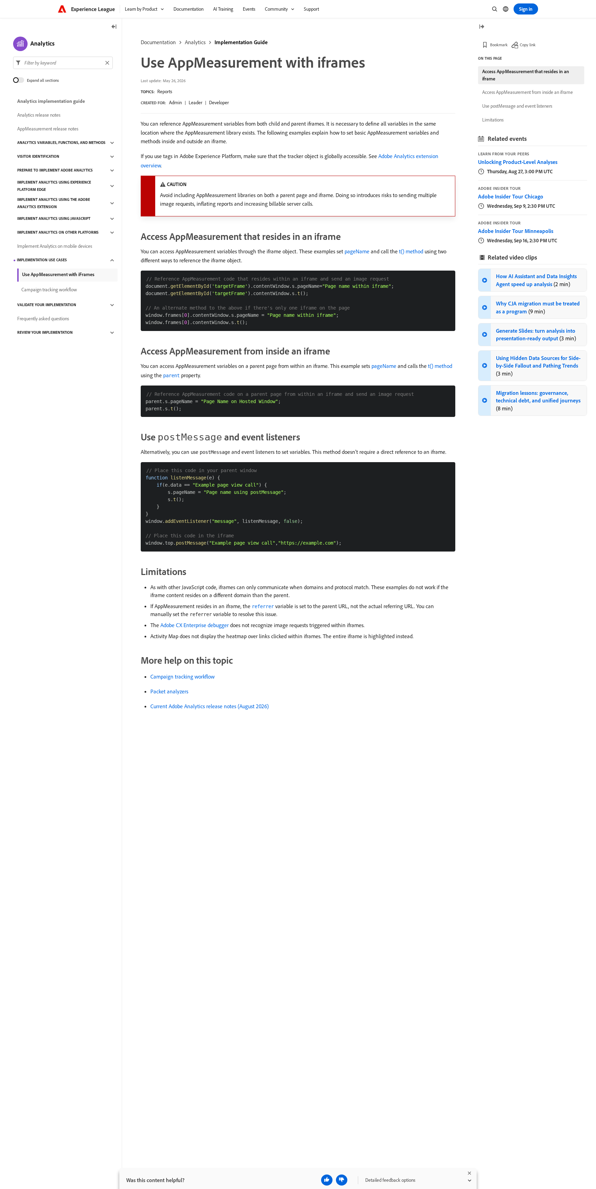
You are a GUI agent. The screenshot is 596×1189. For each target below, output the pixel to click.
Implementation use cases (42, 260)
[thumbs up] (326, 1180)
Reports (164, 91)
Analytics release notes (38, 115)
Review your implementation (45, 332)
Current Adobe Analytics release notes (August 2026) (209, 706)
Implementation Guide (241, 42)
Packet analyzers (169, 691)
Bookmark (499, 44)
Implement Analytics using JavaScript (53, 218)
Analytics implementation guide (51, 101)
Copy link (528, 44)
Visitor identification (38, 156)
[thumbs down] (341, 1180)
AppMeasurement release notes (47, 129)
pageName (357, 251)
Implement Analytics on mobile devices (54, 246)
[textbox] (63, 63)
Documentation (158, 42)
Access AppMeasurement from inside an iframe (527, 92)
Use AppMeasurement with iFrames (58, 274)
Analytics (195, 42)
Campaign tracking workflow (182, 676)
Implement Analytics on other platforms (58, 232)
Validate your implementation (46, 305)
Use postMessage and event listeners (517, 106)
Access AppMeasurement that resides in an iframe (525, 75)
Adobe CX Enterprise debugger (194, 625)
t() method (411, 251)
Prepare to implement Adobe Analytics (55, 170)
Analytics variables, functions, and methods (61, 142)
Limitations (493, 120)
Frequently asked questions (43, 319)
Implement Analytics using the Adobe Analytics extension (53, 203)
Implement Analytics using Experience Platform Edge (54, 186)
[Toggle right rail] (481, 27)
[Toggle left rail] (114, 27)
